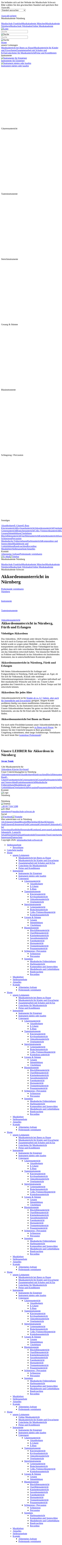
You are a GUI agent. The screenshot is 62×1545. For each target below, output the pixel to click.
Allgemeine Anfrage (10, 554)
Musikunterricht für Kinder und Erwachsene (38, 860)
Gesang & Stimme (32, 917)
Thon (48, 835)
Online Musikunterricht (29, 1417)
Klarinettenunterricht (48, 536)
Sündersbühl (29, 835)
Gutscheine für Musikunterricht (21, 53)
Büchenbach (33, 822)
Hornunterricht (36, 943)
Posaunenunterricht (46, 787)
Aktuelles (31, 549)
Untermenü (23, 878)
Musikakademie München (33, 23)
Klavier (15, 769)
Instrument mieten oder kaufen (32, 876)
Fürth (26, 824)
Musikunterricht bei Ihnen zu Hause (17, 47)
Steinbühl (11, 835)
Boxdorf (24, 822)
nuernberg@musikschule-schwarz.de (18, 811)
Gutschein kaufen (15, 850)
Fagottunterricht (14, 779)
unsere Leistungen (21, 855)
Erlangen (9, 824)
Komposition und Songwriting (44, 966)
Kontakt (16, 984)
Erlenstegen (18, 824)
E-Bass (26, 525)
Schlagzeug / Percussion (35, 951)
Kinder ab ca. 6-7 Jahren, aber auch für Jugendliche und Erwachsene (30, 699)
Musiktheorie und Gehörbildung (44, 969)
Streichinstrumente (32, 904)
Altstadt (16, 822)
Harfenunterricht (34, 541)
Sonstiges (28, 959)
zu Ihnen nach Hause (43, 727)
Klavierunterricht (9, 528)
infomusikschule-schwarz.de (30, 840)
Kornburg (35, 829)
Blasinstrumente (31, 927)
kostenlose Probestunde (30, 735)
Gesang (4, 533)
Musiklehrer (6, 549)
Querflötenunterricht (29, 536)
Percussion (16, 538)
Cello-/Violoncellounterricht (47, 530)
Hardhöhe (15, 829)
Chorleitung (26, 533)
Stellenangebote (19, 549)
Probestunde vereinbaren (31, 554)
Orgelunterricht (21, 787)
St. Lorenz (14, 832)
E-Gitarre (18, 525)
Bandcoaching (20, 546)
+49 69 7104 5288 (9, 806)
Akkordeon (6, 769)
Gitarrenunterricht (32, 881)
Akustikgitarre (7, 525)
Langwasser (45, 829)
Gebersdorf (44, 824)
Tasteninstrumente (32, 891)
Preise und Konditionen (46, 53)
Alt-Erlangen (7, 822)
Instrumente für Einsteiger (30, 873)
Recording (31, 546)
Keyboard (24, 769)
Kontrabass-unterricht (40, 1054)
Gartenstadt (34, 824)
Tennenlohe (40, 835)
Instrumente (18, 871)
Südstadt (20, 835)
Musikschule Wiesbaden (21, 26)
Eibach (42, 822)
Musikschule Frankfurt (11, 23)
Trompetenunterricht (39, 946)
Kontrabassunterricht (25, 782)
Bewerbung (18, 847)
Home (4, 42)
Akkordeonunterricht (43, 528)
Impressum (6, 837)
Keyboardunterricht (25, 528)
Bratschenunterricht (25, 530)
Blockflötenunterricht (10, 536)
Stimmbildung (14, 533)
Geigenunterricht (8, 530)
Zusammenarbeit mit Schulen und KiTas (36, 863)
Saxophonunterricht (39, 938)
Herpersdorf (25, 829)
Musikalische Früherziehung (14, 541)
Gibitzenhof (54, 824)
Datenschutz (16, 837)
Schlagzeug (6, 538)
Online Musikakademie (42, 26)
